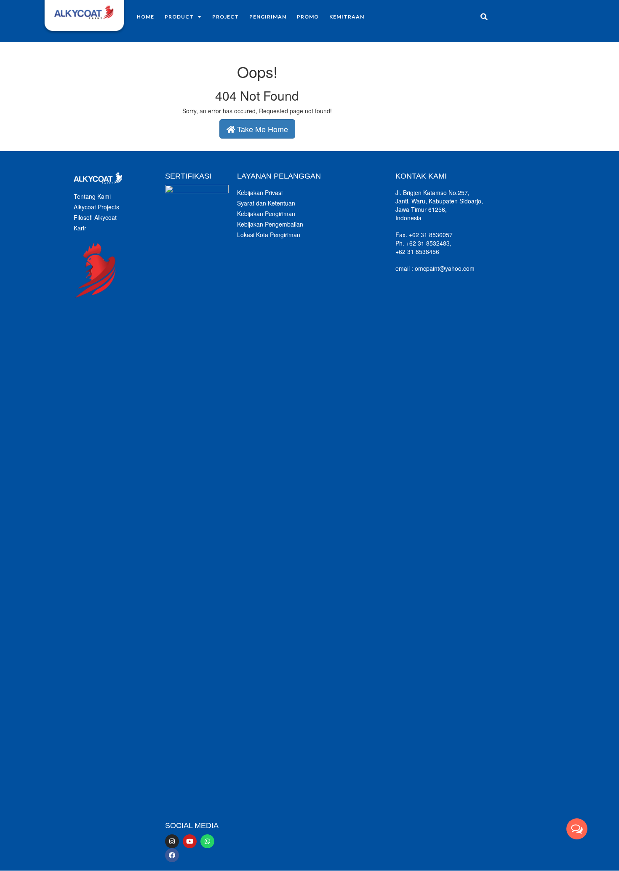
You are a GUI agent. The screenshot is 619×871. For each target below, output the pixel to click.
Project (225, 16)
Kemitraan (346, 16)
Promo (308, 16)
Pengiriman (267, 16)
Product (179, 16)
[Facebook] (172, 855)
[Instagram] (172, 841)
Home (145, 16)
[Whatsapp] (207, 841)
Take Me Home (261, 128)
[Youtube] (190, 841)
